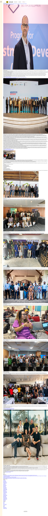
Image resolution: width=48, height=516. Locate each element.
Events (4, 501)
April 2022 (4, 490)
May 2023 (4, 486)
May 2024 (4, 484)
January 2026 (4, 481)
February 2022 (5, 491)
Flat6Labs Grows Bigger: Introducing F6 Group (8, 408)
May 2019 (4, 500)
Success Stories (5, 504)
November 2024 (5, 482)
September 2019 (5, 499)
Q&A (3, 503)
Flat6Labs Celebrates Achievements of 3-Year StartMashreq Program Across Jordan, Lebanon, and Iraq (14, 77)
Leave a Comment (9, 76)
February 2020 (5, 497)
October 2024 (4, 483)
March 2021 (4, 494)
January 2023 (4, 488)
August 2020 (4, 496)
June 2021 (4, 493)
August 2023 (4, 485)
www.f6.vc (12, 471)
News (6, 76)
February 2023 (5, 487)
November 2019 (5, 498)
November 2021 (5, 492)
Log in (4, 506)
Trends (4, 505)
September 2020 (5, 495)
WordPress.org (5, 508)
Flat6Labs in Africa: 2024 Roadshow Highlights (8, 149)
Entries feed (4, 507)
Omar (12, 4)
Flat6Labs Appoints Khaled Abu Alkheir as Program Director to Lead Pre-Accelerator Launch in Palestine (15, 3)
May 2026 (4, 480)
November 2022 (5, 489)
